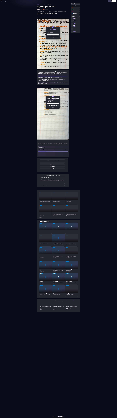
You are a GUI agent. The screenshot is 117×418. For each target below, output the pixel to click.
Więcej (40, 217)
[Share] (77, 3)
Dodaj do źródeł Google (46, 9)
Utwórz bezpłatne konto (61, 416)
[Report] (79, 3)
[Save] (74, 3)
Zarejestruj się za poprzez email (53, 35)
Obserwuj (41, 9)
